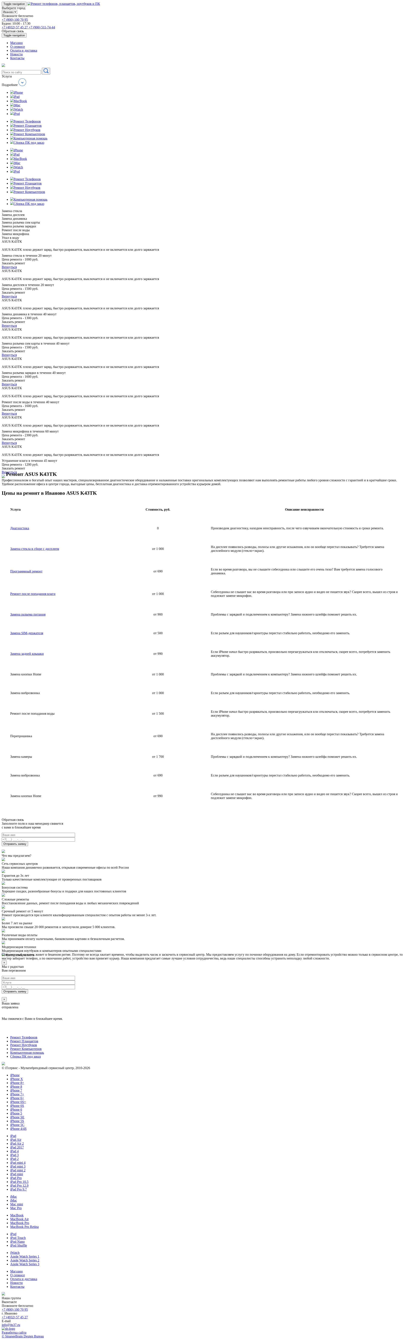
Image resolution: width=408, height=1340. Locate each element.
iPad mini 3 (18, 1166)
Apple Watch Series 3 (24, 1264)
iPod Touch (18, 1238)
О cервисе (17, 46)
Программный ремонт (26, 571)
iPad (13, 1136)
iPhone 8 (16, 1086)
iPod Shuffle (18, 1245)
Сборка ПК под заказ (25, 1056)
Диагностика (19, 528)
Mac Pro (16, 1208)
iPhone (15, 1075)
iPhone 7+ (17, 1094)
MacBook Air (19, 1219)
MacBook (17, 1215)
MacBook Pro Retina (24, 1227)
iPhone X (16, 1079)
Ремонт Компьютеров (26, 1049)
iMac (13, 1196)
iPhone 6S (17, 1106)
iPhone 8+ (17, 1083)
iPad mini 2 (18, 1170)
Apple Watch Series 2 (24, 1260)
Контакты (17, 58)
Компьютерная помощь (27, 1052)
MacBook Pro (19, 1223)
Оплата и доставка (23, 50)
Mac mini (16, 1204)
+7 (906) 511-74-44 (42, 27)
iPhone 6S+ (18, 1102)
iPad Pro (16, 1178)
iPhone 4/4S (18, 1128)
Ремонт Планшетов (24, 1041)
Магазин (16, 43)
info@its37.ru (11, 1325)
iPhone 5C (17, 1125)
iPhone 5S (17, 1121)
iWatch (15, 1252)
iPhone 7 (16, 1090)
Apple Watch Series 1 (24, 1256)
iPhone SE (17, 1117)
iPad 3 (14, 1155)
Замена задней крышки (27, 653)
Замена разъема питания (27, 614)
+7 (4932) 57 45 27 (15, 27)
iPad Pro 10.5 (19, 1182)
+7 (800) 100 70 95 (15, 19)
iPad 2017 (17, 1147)
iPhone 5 (16, 1113)
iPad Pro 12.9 (19, 1185)
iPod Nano (17, 1241)
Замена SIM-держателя (26, 633)
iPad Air (15, 1139)
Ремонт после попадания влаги (32, 594)
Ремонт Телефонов (23, 1037)
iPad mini (16, 1174)
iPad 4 (14, 1151)
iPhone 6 (16, 1109)
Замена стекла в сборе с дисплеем (34, 549)
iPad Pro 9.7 (18, 1189)
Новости (16, 54)
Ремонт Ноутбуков (23, 1045)
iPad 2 (14, 1159)
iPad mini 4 (18, 1162)
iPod (13, 1234)
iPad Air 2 (17, 1143)
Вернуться (9, 267)
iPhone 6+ (17, 1098)
